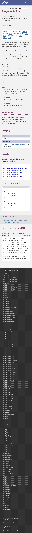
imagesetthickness (8, 473)
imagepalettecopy (8, 445)
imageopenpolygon (8, 443)
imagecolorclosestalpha (9, 313)
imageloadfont (7, 441)
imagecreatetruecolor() (11, 93)
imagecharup (6, 303)
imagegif (5, 425)
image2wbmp (6, 283)
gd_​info (5, 273)
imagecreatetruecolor (9, 380)
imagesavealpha (7, 459)
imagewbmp (6, 493)
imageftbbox (6, 410)
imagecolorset (7, 330)
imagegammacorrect (8, 414)
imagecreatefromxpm (9, 378)
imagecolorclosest (8, 311)
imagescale (6, 461)
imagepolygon (7, 451)
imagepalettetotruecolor (9, 447)
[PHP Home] (4, 2)
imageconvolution (8, 338)
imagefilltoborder (7, 400)
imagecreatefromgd (8, 356)
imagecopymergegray (9, 344)
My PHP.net (6, 527)
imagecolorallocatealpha (10, 307)
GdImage (24, 31)
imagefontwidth (7, 408)
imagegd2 (5, 418)
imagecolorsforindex (8, 332)
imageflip (5, 404)
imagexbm (6, 497)
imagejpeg (6, 435)
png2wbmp (6, 505)
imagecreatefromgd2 (8, 358)
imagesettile (6, 475)
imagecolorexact (7, 319)
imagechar (6, 301)
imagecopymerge (7, 342)
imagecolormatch (8, 324)
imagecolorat (6, 309)
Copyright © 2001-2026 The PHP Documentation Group (12, 521)
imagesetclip (6, 465)
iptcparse (5, 501)
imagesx (5, 481)
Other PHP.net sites (9, 531)
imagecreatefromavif (9, 352)
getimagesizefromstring (9, 277)
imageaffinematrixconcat (10, 287)
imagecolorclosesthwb (9, 315)
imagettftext (6, 489)
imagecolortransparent (9, 336)
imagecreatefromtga (8, 370)
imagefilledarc (7, 392)
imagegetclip (6, 421)
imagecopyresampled (9, 346)
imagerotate (6, 457)
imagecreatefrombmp (9, 354)
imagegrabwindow (8, 429)
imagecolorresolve (8, 326)
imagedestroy (6, 509)
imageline (5, 439)
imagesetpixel (7, 469)
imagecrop (6, 382)
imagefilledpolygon (8, 396)
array (5, 37)
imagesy (5, 483)
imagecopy (6, 340)
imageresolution (7, 455)
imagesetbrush (7, 463)
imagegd (5, 416)
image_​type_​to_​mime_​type (10, 281)
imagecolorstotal (7, 334)
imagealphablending (8, 291)
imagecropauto (7, 384)
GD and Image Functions (10, 270)
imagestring (6, 477)
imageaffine (6, 285)
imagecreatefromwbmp (9, 372)
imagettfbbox (6, 487)
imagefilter (6, 402)
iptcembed (6, 499)
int (11, 33)
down (5, 233)
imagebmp (6, 299)
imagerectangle (7, 453)
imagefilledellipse (8, 394)
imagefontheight (7, 406)
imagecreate (6, 350)
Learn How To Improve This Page (12, 220)
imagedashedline (7, 386)
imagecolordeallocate (9, 317)
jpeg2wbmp (6, 503)
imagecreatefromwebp (9, 374)
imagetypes (6, 491)
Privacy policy (21, 531)
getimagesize (6, 275)
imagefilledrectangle (8, 398)
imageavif (5, 297)
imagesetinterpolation (9, 467)
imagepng (5, 449)
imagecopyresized (8, 348)
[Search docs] (26, 2)
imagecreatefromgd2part (10, 360)
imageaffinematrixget (9, 289)
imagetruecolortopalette (9, 485)
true (9, 37)
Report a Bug (15, 222)
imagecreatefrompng (8, 366)
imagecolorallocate (8, 305)
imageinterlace (7, 431)
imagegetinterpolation (9, 423)
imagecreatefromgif (8, 362)
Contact (14, 527)
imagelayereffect (7, 437)
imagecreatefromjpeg (9, 364)
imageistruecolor (7, 433)
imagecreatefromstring (9, 368)
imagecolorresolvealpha (9, 328)
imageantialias (7, 293)
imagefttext (6, 412)
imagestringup (7, 479)
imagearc (5, 295)
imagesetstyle (7, 471)
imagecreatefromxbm (9, 376)
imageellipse (6, 388)
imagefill (5, 390)
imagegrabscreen (7, 427)
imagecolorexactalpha (9, 321)
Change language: (12, 8)
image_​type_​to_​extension (10, 279)
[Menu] (29, 2)
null (26, 33)
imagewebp (6, 495)
